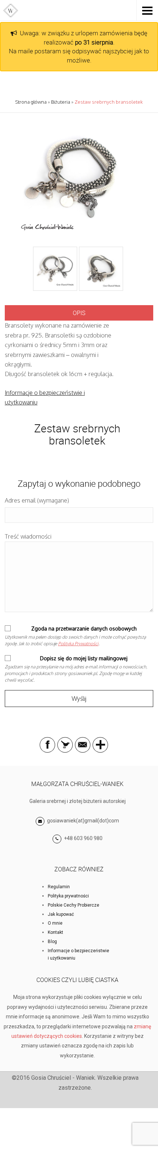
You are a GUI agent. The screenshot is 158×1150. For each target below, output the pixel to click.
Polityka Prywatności (78, 643)
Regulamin (59, 886)
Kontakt (55, 932)
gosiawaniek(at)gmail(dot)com (82, 821)
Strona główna (31, 102)
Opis (79, 313)
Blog (52, 941)
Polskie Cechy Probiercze (73, 905)
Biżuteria (60, 102)
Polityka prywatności (68, 896)
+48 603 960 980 (83, 838)
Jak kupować (61, 914)
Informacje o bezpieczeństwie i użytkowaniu (78, 954)
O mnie (55, 923)
